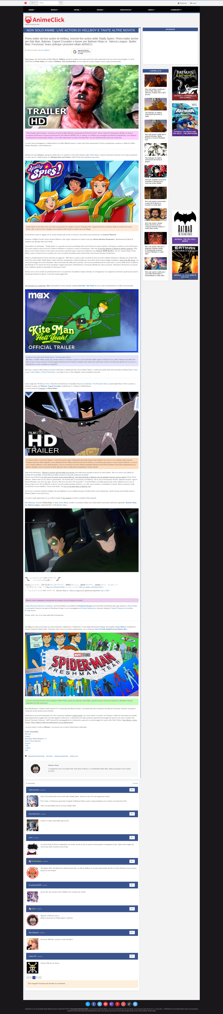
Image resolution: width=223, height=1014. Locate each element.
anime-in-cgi (74, 756)
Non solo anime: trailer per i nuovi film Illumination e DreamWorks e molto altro (155, 273)
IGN (26, 750)
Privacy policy (152, 1010)
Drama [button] (100, 10)
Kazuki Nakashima (89, 608)
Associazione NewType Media (79, 1009)
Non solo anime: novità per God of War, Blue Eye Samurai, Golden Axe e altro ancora (155, 91)
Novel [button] (77, 10)
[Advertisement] (141, 20)
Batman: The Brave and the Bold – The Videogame (185, 132)
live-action (49, 756)
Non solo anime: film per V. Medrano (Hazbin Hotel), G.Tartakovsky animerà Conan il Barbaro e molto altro (155, 250)
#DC (80, 587)
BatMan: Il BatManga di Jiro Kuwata (185, 96)
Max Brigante (34, 932)
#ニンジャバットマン (71, 587)
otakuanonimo (34, 790)
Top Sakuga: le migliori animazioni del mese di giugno (153, 159)
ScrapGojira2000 (35, 885)
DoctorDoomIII (34, 814)
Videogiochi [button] (125, 10)
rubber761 (32, 956)
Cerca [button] (151, 10)
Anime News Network (33, 741)
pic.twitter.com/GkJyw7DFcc (93, 587)
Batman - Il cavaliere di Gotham (185, 276)
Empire (27, 743)
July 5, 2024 (104, 591)
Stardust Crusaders (45, 606)
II (45, 739)
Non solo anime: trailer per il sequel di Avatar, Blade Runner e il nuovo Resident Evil (155, 137)
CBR (26, 745)
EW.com (28, 734)
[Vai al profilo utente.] (35, 769)
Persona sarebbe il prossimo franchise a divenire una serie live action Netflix (155, 181)
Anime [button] (31, 10)
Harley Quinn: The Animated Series (58, 357)
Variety (27, 736)
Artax (34, 909)
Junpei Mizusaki (31, 606)
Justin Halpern (35, 372)
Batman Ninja (62, 505)
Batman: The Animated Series (97, 384)
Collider (28, 748)
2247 (31, 838)
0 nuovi (135, 783)
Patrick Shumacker (48, 372)
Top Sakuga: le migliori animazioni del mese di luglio (153, 114)
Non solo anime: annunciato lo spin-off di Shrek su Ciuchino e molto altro (155, 203)
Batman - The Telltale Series (185, 240)
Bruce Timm (44, 384)
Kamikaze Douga (85, 606)
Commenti (46, 50)
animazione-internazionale (36, 756)
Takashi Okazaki (117, 608)
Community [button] (176, 10)
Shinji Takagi (132, 606)
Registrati (183, 3)
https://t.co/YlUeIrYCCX (54, 587)
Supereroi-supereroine (61, 756)
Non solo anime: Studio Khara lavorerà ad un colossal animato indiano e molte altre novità (155, 225)
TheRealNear (37, 861)
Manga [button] (54, 10)
